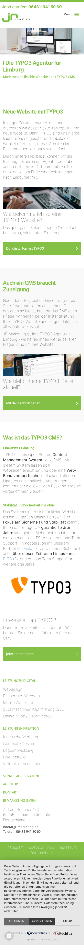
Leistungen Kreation (21, 728)
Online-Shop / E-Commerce (27, 716)
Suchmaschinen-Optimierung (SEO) (34, 709)
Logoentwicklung (18, 750)
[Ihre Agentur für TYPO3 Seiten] (42, 198)
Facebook (35, 847)
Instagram (15, 847)
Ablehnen (16, 921)
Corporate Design (18, 743)
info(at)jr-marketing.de (20, 827)
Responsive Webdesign (23, 696)
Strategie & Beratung (21, 776)
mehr (67, 921)
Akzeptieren (42, 921)
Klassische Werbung (20, 737)
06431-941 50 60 (45, 6)
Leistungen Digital (19, 681)
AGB (51, 847)
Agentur (10, 784)
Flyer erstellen (15, 757)
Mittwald (25, 548)
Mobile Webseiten (18, 702)
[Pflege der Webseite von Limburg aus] (42, 365)
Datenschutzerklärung (48, 939)
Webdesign (12, 689)
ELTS (7, 559)
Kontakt (10, 792)
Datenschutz (41, 852)
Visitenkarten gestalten (23, 764)
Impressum (67, 847)
